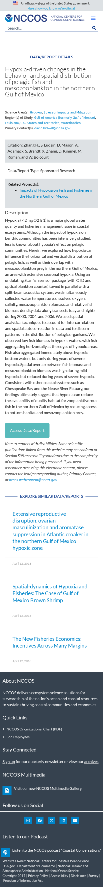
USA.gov (8, 866)
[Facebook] (40, 820)
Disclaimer (78, 876)
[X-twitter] (51, 820)
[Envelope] (75, 820)
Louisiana (12, 122)
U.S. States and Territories (40, 122)
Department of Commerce (36, 866)
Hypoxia (36, 112)
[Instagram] (28, 820)
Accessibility (59, 876)
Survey (93, 876)
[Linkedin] (63, 820)
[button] (93, 18)
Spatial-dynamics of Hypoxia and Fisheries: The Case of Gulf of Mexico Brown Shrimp (50, 593)
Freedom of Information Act (23, 880)
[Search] (94, 28)
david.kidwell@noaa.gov (52, 128)
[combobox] (47, 28)
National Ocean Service (62, 871)
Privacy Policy (38, 876)
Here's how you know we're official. (52, 8)
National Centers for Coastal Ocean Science (57, 861)
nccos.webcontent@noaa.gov (33, 479)
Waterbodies (71, 122)
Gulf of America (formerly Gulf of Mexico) (64, 117)
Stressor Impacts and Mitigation (67, 112)
